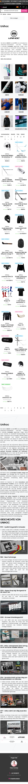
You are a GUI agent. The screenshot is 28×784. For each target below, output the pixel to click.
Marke (4, 14)
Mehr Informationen (6, 59)
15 (11, 139)
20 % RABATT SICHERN (15, 3)
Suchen (24, 10)
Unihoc (9, 14)
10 (23, 136)
